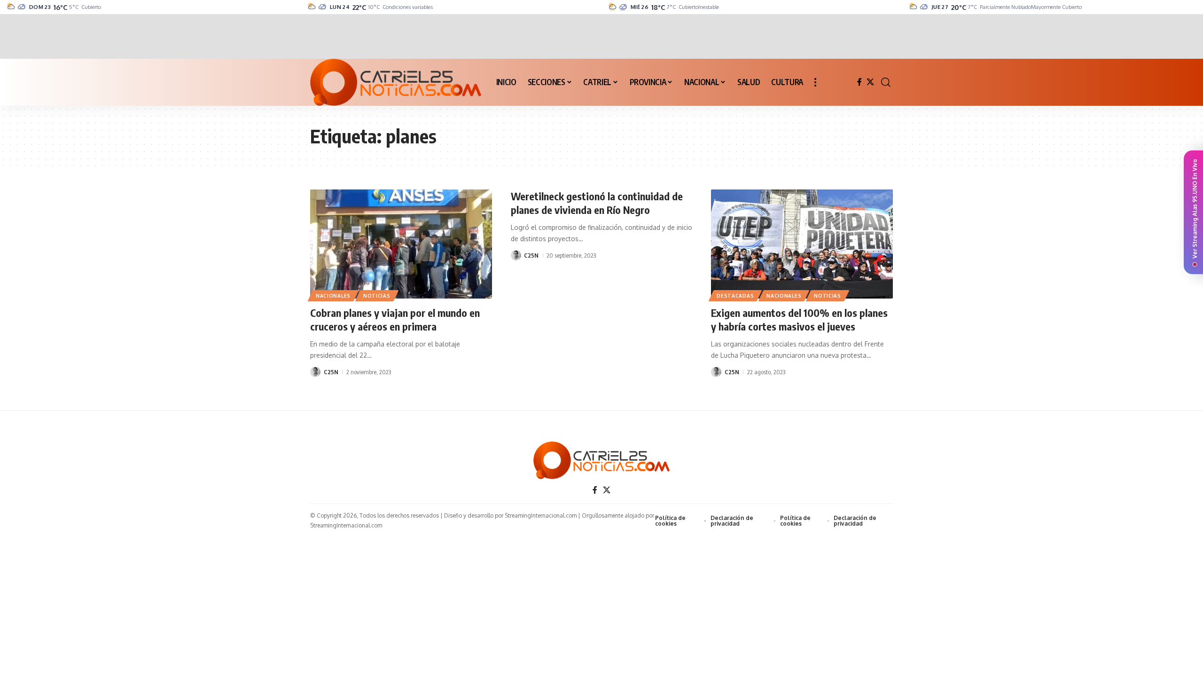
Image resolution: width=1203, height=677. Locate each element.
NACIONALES (333, 296)
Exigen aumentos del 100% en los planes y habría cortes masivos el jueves (799, 319)
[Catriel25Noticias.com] (395, 82)
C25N (331, 372)
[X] (870, 82)
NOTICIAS (377, 296)
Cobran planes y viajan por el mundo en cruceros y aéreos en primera (395, 319)
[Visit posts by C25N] (315, 372)
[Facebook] (859, 82)
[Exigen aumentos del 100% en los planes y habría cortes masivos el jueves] (802, 244)
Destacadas (735, 296)
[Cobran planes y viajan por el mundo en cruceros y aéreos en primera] (401, 244)
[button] (815, 82)
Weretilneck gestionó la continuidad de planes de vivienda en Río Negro (597, 202)
